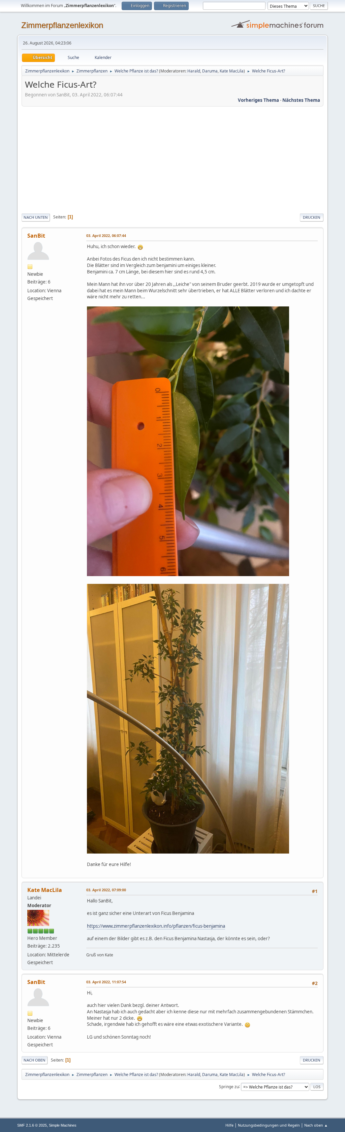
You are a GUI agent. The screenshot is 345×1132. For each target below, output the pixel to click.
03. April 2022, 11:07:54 (106, 981)
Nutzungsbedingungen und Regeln (269, 1125)
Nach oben (34, 1060)
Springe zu (229, 1086)
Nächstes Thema (301, 100)
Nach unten (36, 217)
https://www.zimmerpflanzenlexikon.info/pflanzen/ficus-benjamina (156, 926)
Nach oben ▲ (316, 1125)
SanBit (36, 235)
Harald (193, 71)
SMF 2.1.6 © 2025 (32, 1125)
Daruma (210, 71)
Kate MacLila (232, 71)
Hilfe (229, 1125)
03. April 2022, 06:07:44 (106, 235)
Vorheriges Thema (258, 100)
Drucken (311, 217)
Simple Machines (62, 1125)
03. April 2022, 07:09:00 (106, 889)
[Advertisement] (172, 159)
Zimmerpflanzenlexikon (62, 25)
